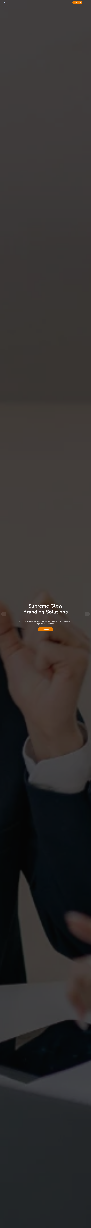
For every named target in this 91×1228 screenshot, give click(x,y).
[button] (7, 614)
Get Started (77, 2)
